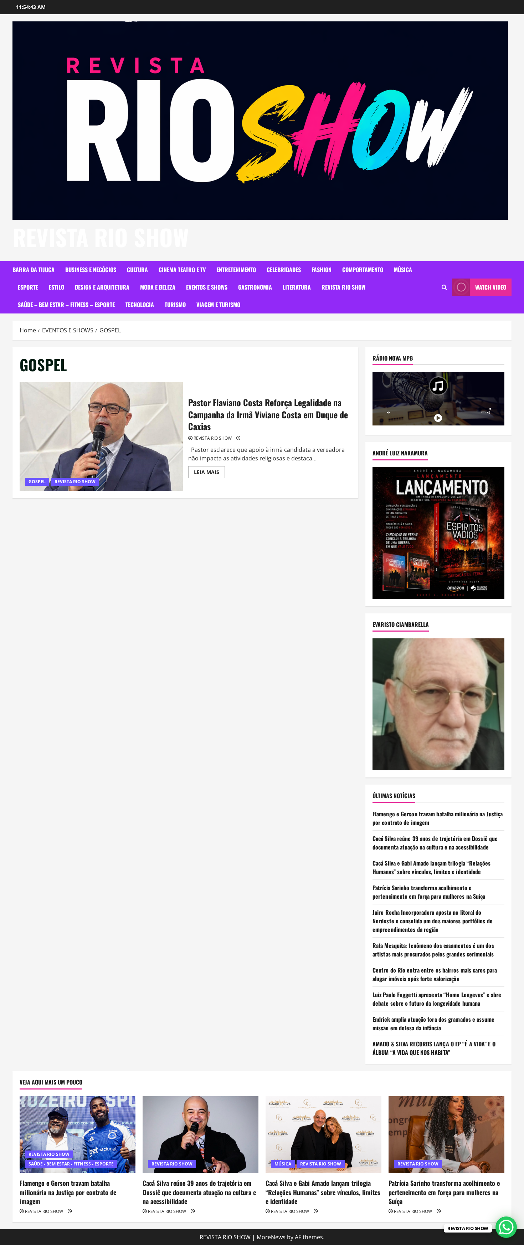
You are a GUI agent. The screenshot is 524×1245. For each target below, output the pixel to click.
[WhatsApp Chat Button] (506, 1227)
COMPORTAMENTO (362, 269)
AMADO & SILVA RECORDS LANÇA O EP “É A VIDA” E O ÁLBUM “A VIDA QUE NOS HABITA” (434, 1048)
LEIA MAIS (209, 473)
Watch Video (490, 287)
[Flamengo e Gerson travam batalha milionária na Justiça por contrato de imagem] (77, 1135)
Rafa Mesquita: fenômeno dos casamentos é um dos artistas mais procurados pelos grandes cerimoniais (433, 949)
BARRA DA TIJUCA (33, 269)
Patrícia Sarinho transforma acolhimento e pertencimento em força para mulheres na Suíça (429, 891)
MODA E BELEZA (157, 287)
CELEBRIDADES (284, 269)
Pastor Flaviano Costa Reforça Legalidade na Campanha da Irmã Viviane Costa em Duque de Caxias (101, 436)
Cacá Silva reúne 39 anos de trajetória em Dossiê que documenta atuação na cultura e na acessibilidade (435, 842)
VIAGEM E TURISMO (218, 304)
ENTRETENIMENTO (236, 269)
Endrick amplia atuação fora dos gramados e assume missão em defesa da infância (433, 1023)
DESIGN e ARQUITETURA (102, 287)
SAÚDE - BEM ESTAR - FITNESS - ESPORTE (71, 1164)
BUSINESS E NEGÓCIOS (90, 269)
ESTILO (56, 287)
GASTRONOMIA (255, 287)
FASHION (322, 269)
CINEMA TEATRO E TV (182, 269)
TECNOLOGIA (139, 304)
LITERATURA (297, 287)
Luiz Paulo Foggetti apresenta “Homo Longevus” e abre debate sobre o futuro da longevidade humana (437, 998)
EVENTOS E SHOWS (206, 287)
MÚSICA (403, 269)
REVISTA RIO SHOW (100, 237)
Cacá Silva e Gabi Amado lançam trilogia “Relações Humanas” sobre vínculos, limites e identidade (431, 867)
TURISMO (175, 304)
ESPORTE (28, 287)
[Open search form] (444, 287)
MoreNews (271, 1237)
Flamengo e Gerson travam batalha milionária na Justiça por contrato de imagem (68, 1191)
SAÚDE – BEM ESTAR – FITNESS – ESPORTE (66, 304)
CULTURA (137, 269)
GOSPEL (37, 482)
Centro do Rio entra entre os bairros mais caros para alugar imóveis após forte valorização (435, 974)
